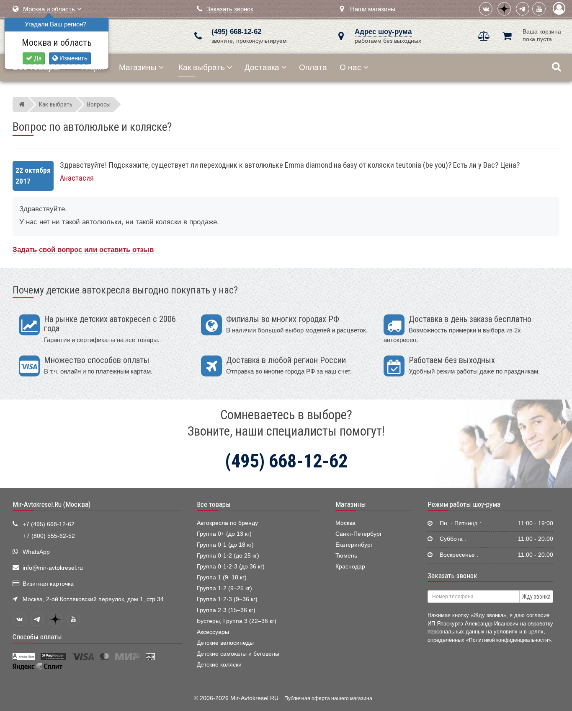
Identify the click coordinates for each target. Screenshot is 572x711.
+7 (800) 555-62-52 (49, 536)
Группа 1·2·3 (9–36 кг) (227, 599)
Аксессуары (213, 632)
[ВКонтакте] (485, 9)
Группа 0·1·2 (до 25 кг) (228, 556)
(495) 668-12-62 (236, 32)
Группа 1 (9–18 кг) (222, 577)
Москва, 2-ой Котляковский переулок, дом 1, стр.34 (93, 599)
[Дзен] (504, 9)
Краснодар (350, 566)
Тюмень (346, 556)
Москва (345, 523)
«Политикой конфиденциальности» (508, 640)
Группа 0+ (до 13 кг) (224, 534)
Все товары (214, 504)
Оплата (313, 67)
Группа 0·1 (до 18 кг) (225, 545)
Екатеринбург (354, 545)
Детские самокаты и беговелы (238, 654)
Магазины (138, 67)
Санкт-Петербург (358, 534)
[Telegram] (522, 9)
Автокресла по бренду (227, 523)
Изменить (73, 58)
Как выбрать (201, 67)
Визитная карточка (48, 584)
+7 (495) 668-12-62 (49, 524)
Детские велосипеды (225, 643)
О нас (350, 67)
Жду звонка (536, 596)
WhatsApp (36, 552)
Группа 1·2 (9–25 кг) (224, 588)
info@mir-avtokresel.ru (53, 568)
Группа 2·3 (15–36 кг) (226, 610)
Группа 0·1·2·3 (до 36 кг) (231, 566)
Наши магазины (372, 9)
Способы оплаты (37, 637)
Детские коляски (219, 665)
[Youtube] (539, 9)
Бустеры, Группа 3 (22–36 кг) (236, 621)
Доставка (262, 67)
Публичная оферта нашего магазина (328, 698)
